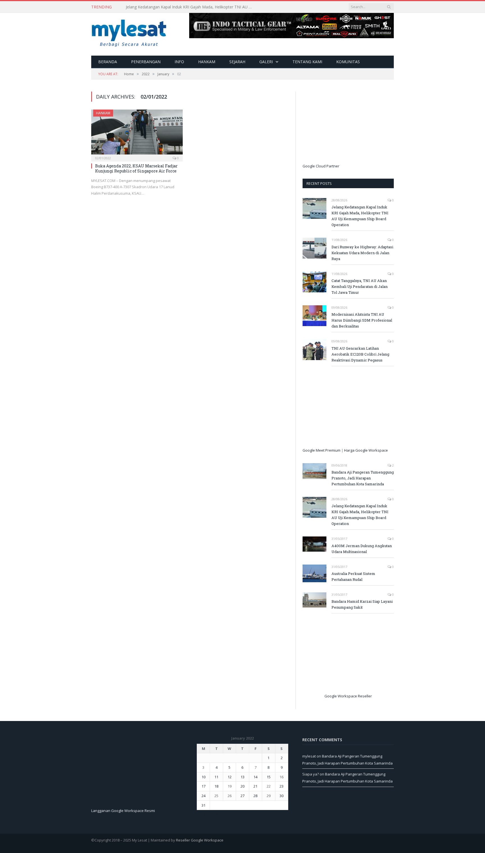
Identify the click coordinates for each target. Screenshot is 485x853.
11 (216, 776)
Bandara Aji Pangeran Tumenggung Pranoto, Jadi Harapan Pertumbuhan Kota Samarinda (362, 478)
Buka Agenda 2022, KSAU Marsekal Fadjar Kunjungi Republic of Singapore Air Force (136, 168)
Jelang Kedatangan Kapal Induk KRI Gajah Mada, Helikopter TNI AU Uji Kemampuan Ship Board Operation (359, 215)
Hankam (206, 61)
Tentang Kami (307, 61)
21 (255, 786)
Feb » (213, 813)
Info (179, 61)
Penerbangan (146, 61)
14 (255, 776)
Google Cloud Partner (321, 166)
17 (203, 786)
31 (203, 805)
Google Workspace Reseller (348, 696)
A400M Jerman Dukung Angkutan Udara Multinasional (361, 548)
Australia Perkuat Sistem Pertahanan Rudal (353, 576)
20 (242, 786)
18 (216, 786)
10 (203, 776)
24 (203, 795)
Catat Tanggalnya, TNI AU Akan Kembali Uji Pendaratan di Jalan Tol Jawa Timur (359, 286)
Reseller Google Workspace (199, 840)
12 (230, 776)
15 (269, 776)
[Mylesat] (129, 32)
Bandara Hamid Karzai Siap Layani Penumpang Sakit (362, 604)
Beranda (107, 61)
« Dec (201, 813)
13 (242, 776)
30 (281, 795)
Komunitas (348, 61)
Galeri (266, 61)
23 (281, 786)
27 (242, 795)
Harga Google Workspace (366, 450)
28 (255, 795)
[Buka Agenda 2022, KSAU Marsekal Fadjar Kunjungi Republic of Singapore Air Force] (137, 134)
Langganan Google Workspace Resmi (123, 810)
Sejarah (237, 61)
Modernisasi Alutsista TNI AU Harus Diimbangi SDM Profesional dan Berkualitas (361, 320)
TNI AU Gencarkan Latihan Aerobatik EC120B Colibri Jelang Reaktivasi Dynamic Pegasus (360, 354)
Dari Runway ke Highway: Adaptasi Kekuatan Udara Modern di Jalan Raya (190, 7)
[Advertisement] (345, 127)
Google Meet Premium (321, 450)
